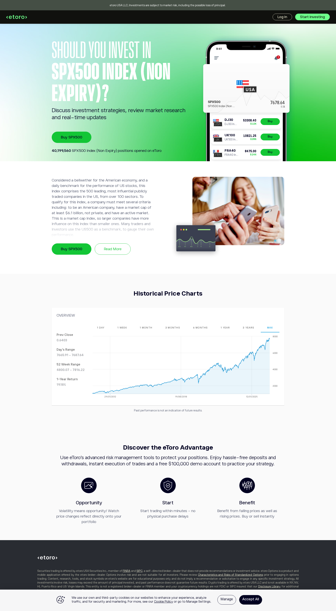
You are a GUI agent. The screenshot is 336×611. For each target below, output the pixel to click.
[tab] (101, 327)
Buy (270, 121)
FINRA (126, 570)
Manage (226, 599)
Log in (282, 17)
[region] (168, 600)
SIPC (139, 570)
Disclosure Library (269, 586)
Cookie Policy (163, 601)
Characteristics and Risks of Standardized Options (230, 574)
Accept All (250, 599)
